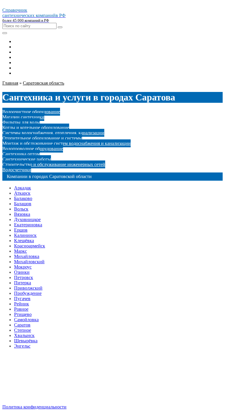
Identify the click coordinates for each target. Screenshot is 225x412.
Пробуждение (28, 293)
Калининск (25, 235)
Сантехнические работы (26, 159)
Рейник (21, 303)
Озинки (22, 272)
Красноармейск (29, 245)
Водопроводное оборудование (32, 148)
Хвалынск (24, 335)
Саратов (22, 324)
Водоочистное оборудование (31, 111)
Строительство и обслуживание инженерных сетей (53, 164)
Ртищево (23, 314)
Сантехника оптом (21, 153)
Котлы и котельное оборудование (35, 127)
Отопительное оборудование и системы (42, 138)
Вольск (21, 208)
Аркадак (22, 187)
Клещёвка (24, 240)
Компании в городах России (42, 381)
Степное (22, 330)
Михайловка (26, 256)
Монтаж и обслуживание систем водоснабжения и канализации (66, 143)
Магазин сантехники (23, 116)
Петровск (23, 277)
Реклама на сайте (31, 386)
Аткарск (22, 193)
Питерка (22, 282)
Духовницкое (27, 219)
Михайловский (29, 261)
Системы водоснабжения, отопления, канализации (53, 132)
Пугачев (22, 298)
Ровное (21, 309)
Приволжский (28, 288)
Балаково (23, 198)
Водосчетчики (16, 169)
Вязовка (22, 214)
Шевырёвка (26, 340)
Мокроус (23, 266)
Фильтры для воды (21, 122)
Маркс (20, 251)
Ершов (21, 230)
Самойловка (26, 319)
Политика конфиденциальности (34, 406)
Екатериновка (28, 224)
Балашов (22, 203)
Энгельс (22, 345)
